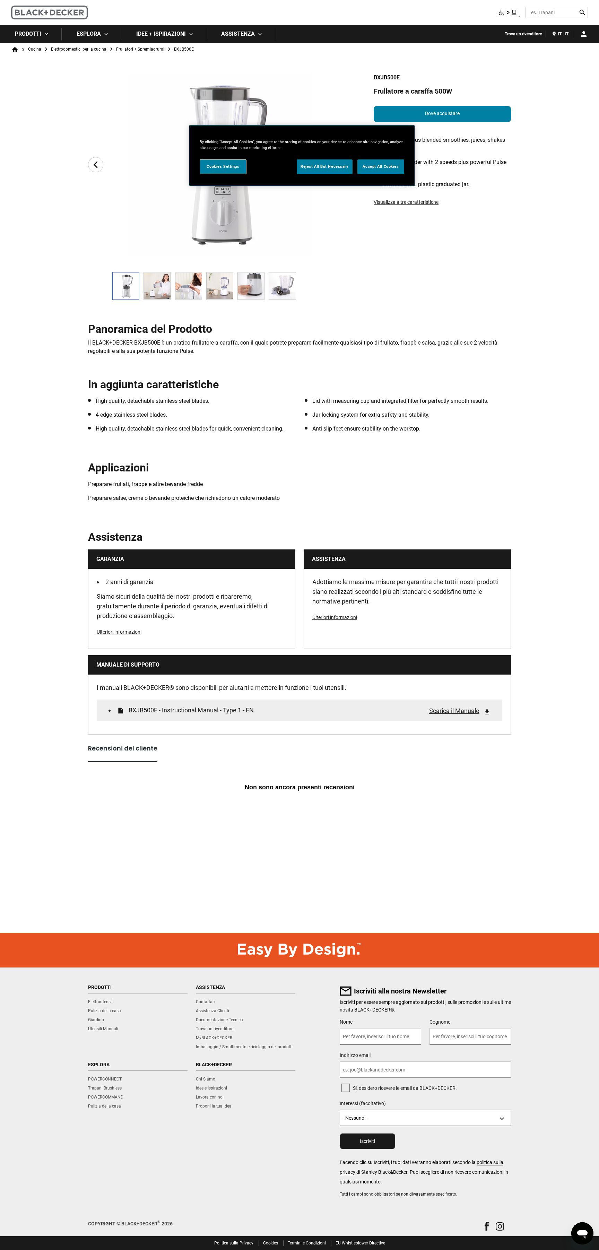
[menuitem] (31, 34)
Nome (346, 1022)
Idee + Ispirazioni (161, 34)
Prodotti (28, 34)
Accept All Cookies (381, 166)
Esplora (89, 34)
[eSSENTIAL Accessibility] (508, 12)
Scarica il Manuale (454, 710)
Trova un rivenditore (523, 34)
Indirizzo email (355, 1055)
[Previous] (95, 164)
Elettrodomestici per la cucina (78, 49)
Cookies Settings (223, 166)
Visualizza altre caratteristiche (406, 202)
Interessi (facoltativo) (363, 1103)
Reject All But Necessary (325, 166)
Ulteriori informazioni (119, 632)
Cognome (439, 1022)
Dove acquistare (442, 113)
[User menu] (583, 34)
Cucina (34, 49)
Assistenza (238, 34)
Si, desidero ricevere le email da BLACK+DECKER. (405, 1088)
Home (14, 49)
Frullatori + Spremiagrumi (140, 49)
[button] (487, 1226)
